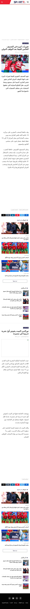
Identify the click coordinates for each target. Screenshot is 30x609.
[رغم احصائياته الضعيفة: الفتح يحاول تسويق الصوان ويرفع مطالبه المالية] (26, 293)
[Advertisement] (15, 22)
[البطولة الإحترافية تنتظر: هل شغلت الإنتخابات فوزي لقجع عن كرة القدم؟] (26, 309)
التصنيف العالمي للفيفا (23, 209)
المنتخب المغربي (13, 39)
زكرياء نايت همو (23, 52)
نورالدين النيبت (25, 479)
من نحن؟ (15, 602)
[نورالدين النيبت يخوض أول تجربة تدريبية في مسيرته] (15, 348)
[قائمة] (28, 2)
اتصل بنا (11, 602)
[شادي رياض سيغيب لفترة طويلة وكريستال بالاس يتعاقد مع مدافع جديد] (15, 228)
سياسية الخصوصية (5, 602)
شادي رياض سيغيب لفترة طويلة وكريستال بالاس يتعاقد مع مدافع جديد (15, 238)
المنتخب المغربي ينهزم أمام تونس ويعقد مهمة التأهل (17, 257)
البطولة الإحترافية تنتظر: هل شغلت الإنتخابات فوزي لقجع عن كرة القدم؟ (12, 307)
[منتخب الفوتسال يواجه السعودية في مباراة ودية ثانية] (15, 266)
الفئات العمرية (26, 327)
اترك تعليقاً (15, 281)
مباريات (26, 602)
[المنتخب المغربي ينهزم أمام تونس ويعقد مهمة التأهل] (15, 248)
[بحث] (2, 2)
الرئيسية (27, 39)
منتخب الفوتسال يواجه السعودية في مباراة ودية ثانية (17, 275)
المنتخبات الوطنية (21, 39)
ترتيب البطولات (21, 602)
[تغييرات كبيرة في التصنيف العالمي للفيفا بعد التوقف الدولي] (15, 63)
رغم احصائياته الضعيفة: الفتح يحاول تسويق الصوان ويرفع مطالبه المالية (12, 292)
